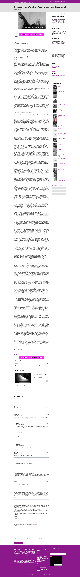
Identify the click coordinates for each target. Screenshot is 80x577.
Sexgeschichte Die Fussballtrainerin (20, 364)
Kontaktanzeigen (54, 66)
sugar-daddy (19, 360)
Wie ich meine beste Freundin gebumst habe (61, 125)
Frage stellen (63, 1)
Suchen (53, 12)
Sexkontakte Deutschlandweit (57, 185)
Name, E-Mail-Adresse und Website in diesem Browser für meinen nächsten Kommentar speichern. (30, 540)
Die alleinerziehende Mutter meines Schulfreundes (61, 144)
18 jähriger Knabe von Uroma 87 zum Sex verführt (61, 169)
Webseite (40, 538)
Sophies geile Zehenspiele (21, 385)
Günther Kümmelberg (20, 386)
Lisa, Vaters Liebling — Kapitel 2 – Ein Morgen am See (62, 134)
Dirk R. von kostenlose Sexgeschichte (23, 460)
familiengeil (60, 128)
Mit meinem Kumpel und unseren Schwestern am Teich (61, 179)
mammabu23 (39, 560)
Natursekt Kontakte (56, 76)
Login (50, 1)
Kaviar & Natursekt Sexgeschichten (59, 75)
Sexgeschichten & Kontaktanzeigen (38, 574)
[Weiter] (47, 381)
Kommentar (16, 525)
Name (15, 538)
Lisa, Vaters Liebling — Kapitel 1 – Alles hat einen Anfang (62, 160)
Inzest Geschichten (55, 81)
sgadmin (16, 9)
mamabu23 (39, 558)
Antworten (47, 406)
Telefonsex (53, 71)
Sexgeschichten (57, 20)
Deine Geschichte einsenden (56, 1)
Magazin (53, 67)
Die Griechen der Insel (61, 138)
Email (27, 538)
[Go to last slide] (16, 381)
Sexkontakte (54, 70)
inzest (15, 360)
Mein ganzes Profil (17, 354)
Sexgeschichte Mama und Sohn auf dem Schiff (61, 96)
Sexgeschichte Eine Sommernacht (43, 364)
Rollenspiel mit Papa (61, 163)
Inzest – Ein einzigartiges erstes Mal (61, 115)
